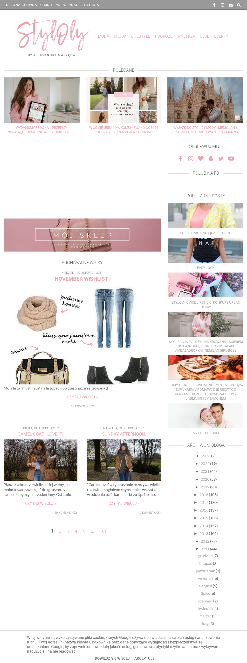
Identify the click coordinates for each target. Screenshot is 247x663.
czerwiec (205, 601)
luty (205, 623)
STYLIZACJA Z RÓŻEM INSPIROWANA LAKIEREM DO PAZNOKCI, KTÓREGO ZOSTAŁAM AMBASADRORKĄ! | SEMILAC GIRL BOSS (206, 346)
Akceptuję (144, 658)
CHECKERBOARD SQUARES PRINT (206, 233)
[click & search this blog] (239, 5)
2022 (205, 463)
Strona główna (21, 5)
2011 (205, 549)
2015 (204, 517)
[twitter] (221, 158)
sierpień (206, 585)
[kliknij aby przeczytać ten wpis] (205, 216)
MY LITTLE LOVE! (206, 433)
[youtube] (231, 158)
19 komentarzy (149, 512)
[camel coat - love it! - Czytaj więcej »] (40, 479)
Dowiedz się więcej (112, 658)
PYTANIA (91, 5)
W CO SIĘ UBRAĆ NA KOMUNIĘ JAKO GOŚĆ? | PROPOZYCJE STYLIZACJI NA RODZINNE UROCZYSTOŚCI (123, 132)
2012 (205, 541)
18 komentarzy (82, 406)
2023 (206, 455)
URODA (120, 36)
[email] (231, 5)
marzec (205, 616)
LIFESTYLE (140, 36)
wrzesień (205, 578)
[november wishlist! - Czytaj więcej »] (82, 383)
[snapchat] (211, 158)
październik (206, 570)
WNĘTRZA (186, 36)
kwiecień (205, 608)
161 (103, 531)
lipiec (206, 593)
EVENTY (221, 36)
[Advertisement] (82, 177)
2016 (204, 510)
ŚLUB (204, 36)
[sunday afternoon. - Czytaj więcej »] (124, 479)
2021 (205, 471)
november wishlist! (82, 279)
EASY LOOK (206, 268)
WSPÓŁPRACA (68, 5)
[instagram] (223, 5)
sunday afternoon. (124, 434)
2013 (204, 533)
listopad (206, 563)
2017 (204, 502)
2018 (204, 494)
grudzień (205, 555)
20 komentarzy (66, 512)
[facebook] (214, 5)
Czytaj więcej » (82, 397)
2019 (205, 487)
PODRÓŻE (163, 36)
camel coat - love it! (40, 434)
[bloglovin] (201, 158)
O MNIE (46, 5)
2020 (205, 479)
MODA (103, 36)
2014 (204, 525)
